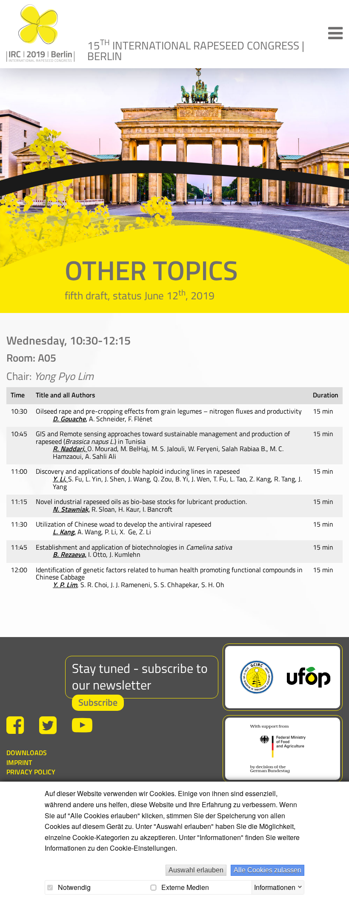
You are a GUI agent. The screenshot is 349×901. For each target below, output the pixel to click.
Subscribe (97, 702)
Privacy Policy (30, 772)
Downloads (26, 752)
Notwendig (73, 887)
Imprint (19, 762)
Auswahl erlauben (196, 870)
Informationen (274, 886)
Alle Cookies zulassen (267, 870)
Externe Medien (184, 887)
